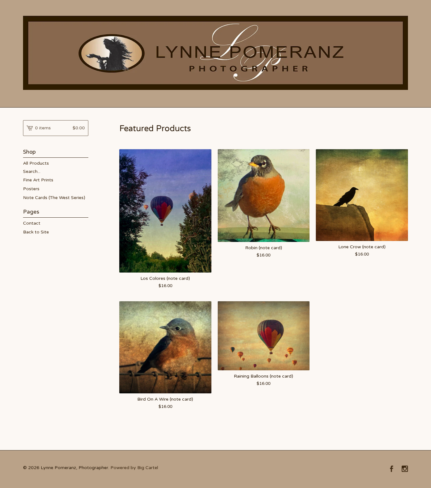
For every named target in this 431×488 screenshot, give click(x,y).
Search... (31, 171)
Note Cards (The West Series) (54, 197)
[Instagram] (405, 469)
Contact (31, 223)
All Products (36, 163)
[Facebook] (391, 469)
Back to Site (36, 232)
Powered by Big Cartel (134, 467)
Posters (31, 188)
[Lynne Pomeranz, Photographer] (215, 53)
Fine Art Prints (38, 180)
